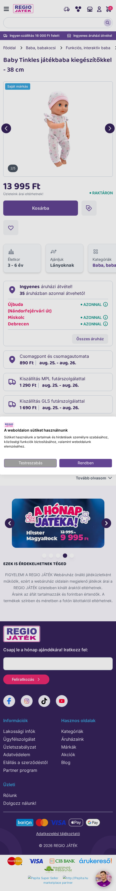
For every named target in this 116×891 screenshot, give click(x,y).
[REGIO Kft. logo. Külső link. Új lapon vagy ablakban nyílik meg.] (9, 424)
